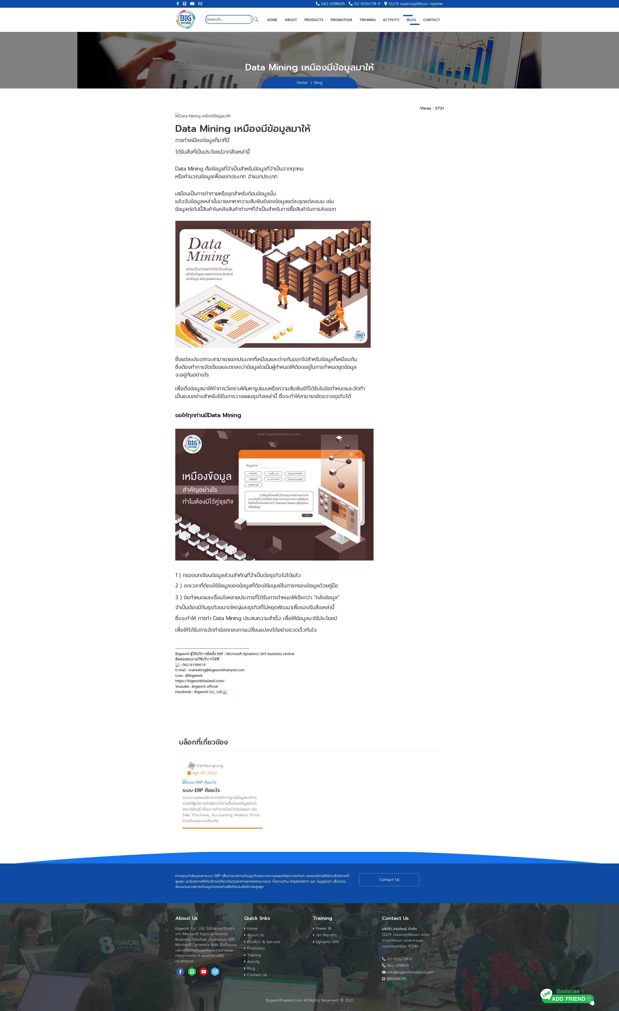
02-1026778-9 (367, 4)
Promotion (341, 19)
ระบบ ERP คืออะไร (201, 790)
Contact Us (256, 975)
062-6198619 (333, 4)
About (291, 19)
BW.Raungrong (210, 765)
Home (272, 19)
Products (313, 19)
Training (367, 19)
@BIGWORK (396, 978)
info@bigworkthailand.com (409, 972)
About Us (255, 935)
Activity (391, 19)
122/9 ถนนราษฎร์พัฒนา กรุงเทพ (415, 4)
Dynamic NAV (327, 942)
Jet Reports (326, 935)
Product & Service (263, 942)
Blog (411, 19)
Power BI (323, 928)
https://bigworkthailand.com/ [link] (200, 680)
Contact (431, 19)
